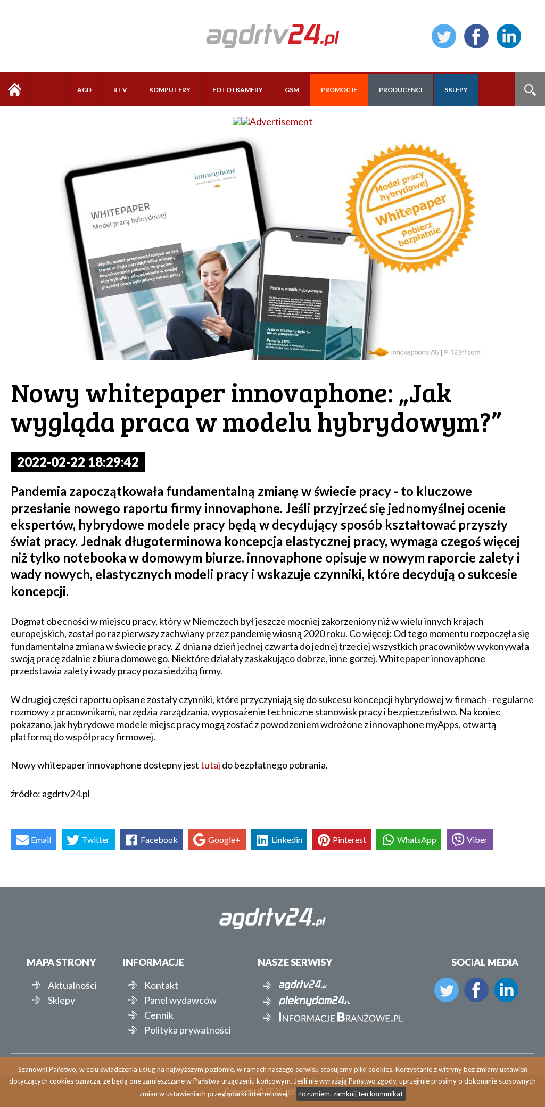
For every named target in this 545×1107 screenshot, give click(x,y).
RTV (120, 90)
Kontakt (161, 985)
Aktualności (72, 985)
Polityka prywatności (187, 1030)
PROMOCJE (339, 90)
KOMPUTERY (170, 90)
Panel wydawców (180, 1000)
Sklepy (61, 1000)
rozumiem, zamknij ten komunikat (351, 1093)
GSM (292, 90)
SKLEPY (456, 90)
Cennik (159, 1015)
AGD (84, 90)
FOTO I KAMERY (237, 90)
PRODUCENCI (401, 90)
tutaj (210, 765)
